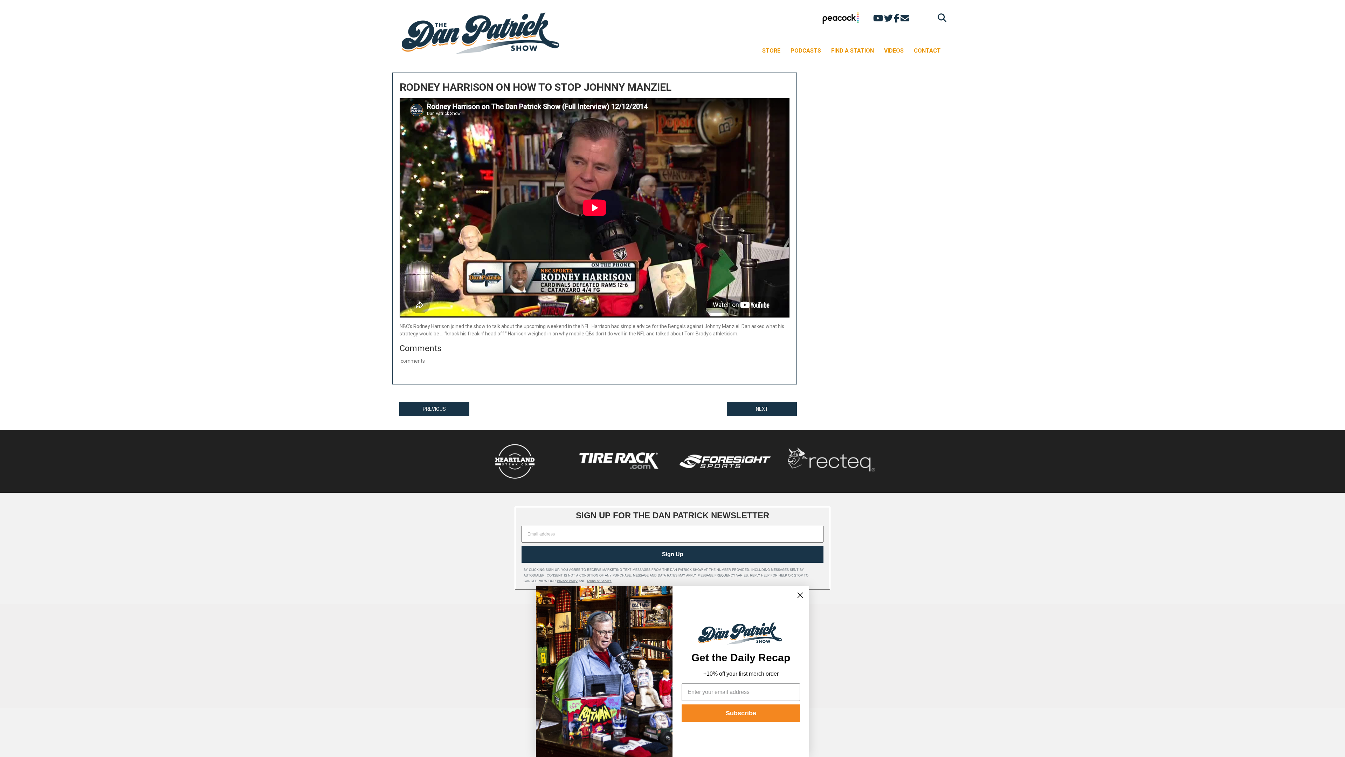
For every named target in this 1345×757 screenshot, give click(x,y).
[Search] (940, 18)
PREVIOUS (434, 409)
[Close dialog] (800, 595)
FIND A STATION (852, 50)
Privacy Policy (567, 581)
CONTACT (927, 50)
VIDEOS (894, 50)
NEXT (762, 409)
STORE (771, 50)
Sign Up (672, 554)
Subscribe (741, 713)
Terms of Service (599, 581)
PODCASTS (806, 50)
